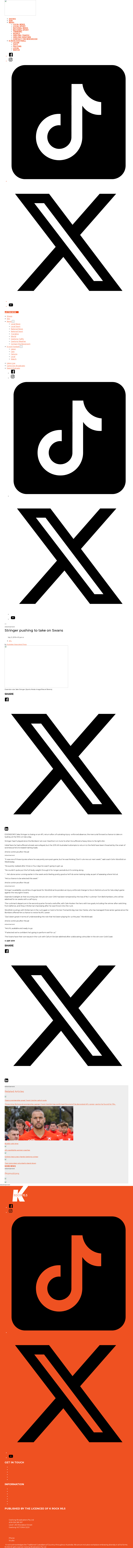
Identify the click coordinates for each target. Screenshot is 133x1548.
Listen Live (11, 363)
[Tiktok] (68, 181)
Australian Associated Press (17, 644)
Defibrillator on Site (17, 1504)
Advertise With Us (16, 1470)
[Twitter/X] (68, 302)
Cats (15, 44)
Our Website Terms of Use (20, 1496)
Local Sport (19, 26)
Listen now (10, 312)
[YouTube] (11, 306)
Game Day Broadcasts (16, 366)
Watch (16, 50)
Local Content (15, 1499)
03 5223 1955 (20, 1538)
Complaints (13, 1480)
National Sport (21, 30)
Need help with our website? (21, 1477)
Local (16, 48)
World (16, 34)
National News (20, 28)
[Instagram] (10, 61)
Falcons (17, 46)
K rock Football (17, 41)
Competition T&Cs (16, 1491)
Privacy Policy (14, 1489)
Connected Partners (17, 1501)
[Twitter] (66, 825)
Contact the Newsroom (25, 39)
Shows (12, 19)
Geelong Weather (22, 37)
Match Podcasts (13, 368)
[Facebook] (11, 56)
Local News (19, 24)
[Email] (10, 830)
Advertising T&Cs (16, 1494)
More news (10, 1166)
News (11, 22)
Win (11, 21)
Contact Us (13, 1467)
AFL (10, 641)
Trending (17, 32)
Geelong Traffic (21, 35)
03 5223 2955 (20, 1541)
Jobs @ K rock (14, 1472)
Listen (16, 43)
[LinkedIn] (6, 830)
